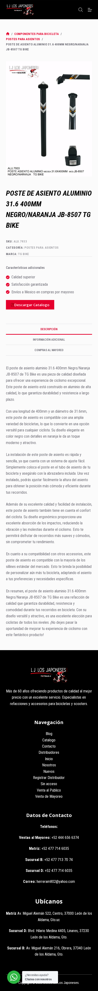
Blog (49, 733)
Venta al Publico (49, 790)
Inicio (49, 759)
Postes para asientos (41, 247)
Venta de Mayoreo (49, 796)
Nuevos (48, 771)
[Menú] (90, 10)
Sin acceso (49, 784)
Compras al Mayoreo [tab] (49, 350)
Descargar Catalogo (31, 304)
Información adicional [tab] (49, 339)
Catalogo (48, 740)
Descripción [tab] (49, 329)
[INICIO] (8, 34)
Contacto (49, 746)
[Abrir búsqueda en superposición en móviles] (80, 10)
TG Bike (23, 254)
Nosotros (49, 765)
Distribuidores (49, 752)
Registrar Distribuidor (49, 777)
